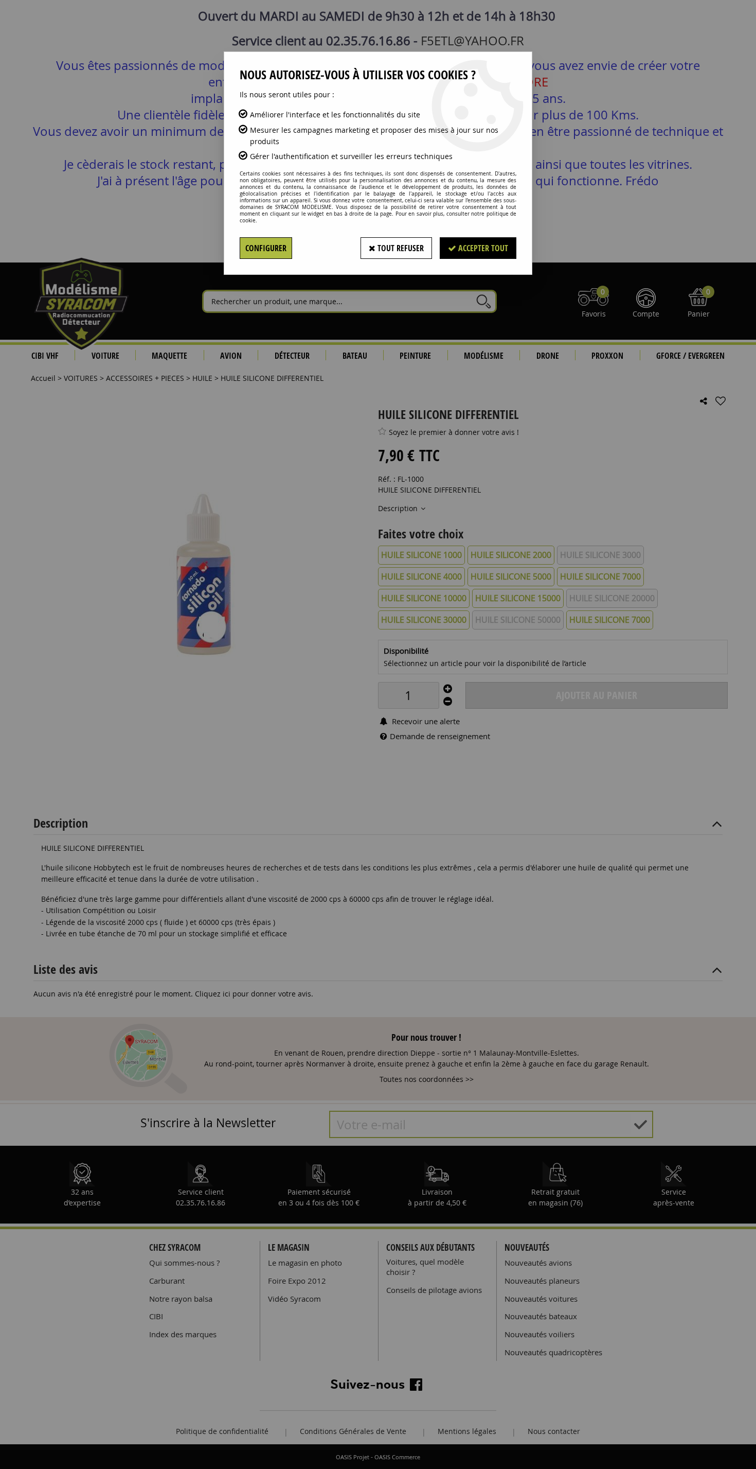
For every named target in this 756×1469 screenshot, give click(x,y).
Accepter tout (482, 248)
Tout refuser (399, 248)
